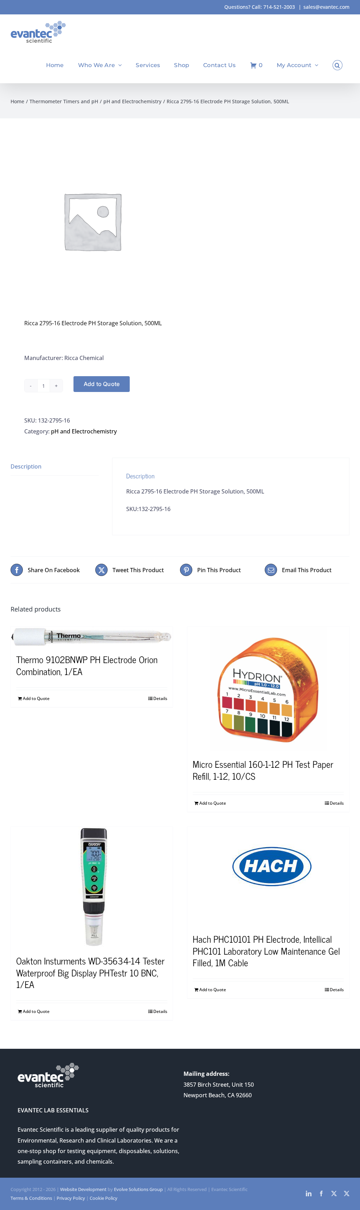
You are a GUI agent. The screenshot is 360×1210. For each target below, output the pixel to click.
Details (160, 698)
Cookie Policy (103, 1198)
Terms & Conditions (31, 1198)
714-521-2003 (279, 7)
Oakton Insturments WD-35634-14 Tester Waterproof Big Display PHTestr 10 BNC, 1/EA (90, 972)
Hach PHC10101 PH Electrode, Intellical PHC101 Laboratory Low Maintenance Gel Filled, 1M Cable (266, 950)
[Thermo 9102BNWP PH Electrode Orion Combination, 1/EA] (92, 636)
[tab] (55, 467)
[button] (337, 65)
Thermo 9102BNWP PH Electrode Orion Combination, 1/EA (87, 665)
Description (26, 466)
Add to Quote (102, 383)
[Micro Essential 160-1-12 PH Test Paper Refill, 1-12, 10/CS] (268, 689)
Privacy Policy (71, 1198)
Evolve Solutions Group (138, 1189)
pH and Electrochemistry (84, 431)
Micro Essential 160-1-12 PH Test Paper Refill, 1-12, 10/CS (263, 769)
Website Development (83, 1189)
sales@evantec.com (326, 7)
